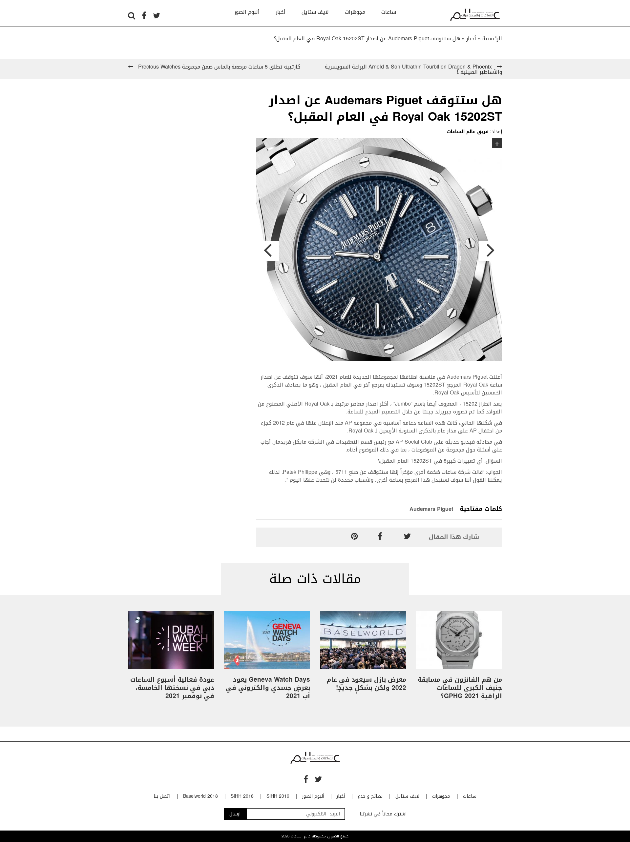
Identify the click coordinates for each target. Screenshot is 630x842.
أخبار (280, 12)
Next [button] (490, 251)
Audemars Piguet (431, 509)
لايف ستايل (315, 12)
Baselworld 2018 (200, 796)
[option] (379, 250)
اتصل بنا (162, 796)
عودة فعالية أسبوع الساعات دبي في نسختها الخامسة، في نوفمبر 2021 (172, 688)
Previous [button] (267, 251)
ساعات (388, 12)
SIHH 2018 (242, 796)
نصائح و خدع (370, 796)
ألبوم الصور (247, 12)
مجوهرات (355, 12)
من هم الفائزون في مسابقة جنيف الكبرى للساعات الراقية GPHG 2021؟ (460, 688)
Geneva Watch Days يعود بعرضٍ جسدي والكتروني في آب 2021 (268, 688)
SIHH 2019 (277, 796)
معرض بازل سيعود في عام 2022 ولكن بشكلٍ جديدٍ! (366, 684)
